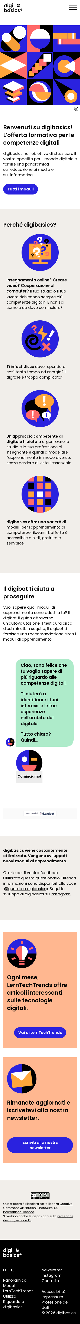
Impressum (52, 1297)
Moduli (9, 1285)
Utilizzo (9, 1296)
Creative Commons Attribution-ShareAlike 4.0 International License (38, 1208)
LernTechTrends (18, 1291)
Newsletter (52, 1270)
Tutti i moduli (20, 189)
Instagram (61, 894)
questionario (48, 878)
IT (12, 1270)
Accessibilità (53, 1291)
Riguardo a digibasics (25, 888)
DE (5, 1270)
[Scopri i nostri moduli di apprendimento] (40, 65)
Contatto (50, 1280)
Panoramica (14, 1280)
